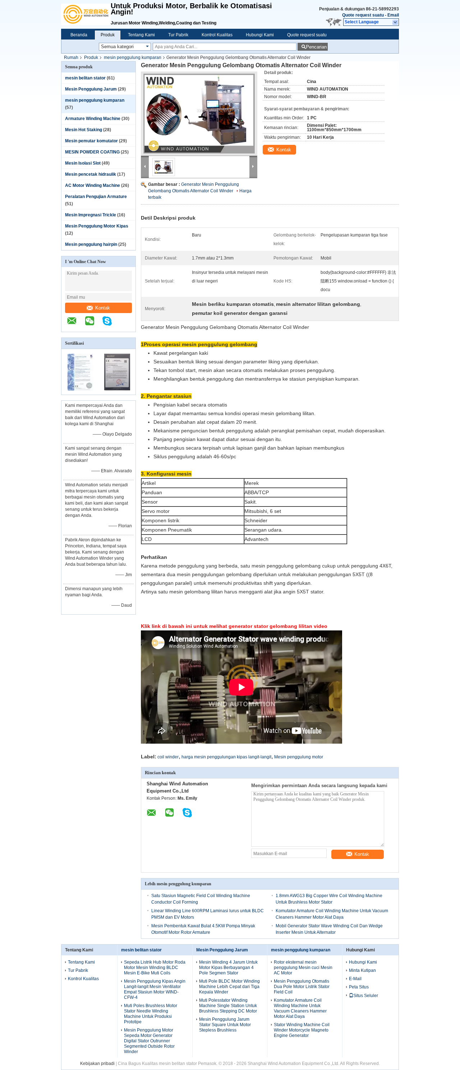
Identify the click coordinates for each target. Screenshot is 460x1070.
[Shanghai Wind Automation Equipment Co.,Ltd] (86, 14)
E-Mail (355, 978)
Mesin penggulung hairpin (91, 244)
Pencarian (316, 47)
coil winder (168, 756)
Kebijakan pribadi (97, 1063)
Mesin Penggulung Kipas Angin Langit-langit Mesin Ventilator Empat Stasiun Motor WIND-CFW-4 (154, 989)
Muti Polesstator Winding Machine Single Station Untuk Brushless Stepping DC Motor (228, 1006)
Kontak (102, 308)
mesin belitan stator (85, 78)
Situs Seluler (365, 995)
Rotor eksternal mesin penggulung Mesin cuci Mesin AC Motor (303, 967)
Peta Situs (359, 986)
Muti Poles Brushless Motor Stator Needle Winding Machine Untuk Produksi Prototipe (150, 1013)
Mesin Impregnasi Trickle (90, 214)
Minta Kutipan (362, 970)
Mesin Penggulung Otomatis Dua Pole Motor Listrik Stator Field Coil (302, 987)
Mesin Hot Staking (83, 129)
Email (393, 15)
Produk (108, 34)
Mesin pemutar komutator (91, 140)
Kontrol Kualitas (217, 34)
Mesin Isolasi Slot (83, 163)
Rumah (71, 57)
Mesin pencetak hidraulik (90, 174)
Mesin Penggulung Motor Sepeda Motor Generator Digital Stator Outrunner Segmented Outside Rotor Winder (149, 1041)
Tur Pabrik (178, 34)
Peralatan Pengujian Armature (96, 196)
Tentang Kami (141, 34)
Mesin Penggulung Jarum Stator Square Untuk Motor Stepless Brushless (225, 1025)
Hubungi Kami (260, 34)
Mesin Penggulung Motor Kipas (96, 226)
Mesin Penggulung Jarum (91, 89)
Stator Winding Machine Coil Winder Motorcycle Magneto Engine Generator (302, 1030)
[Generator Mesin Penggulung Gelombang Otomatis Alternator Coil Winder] (199, 113)
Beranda (78, 34)
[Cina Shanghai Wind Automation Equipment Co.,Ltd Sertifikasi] (80, 389)
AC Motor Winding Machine (92, 185)
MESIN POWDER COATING (92, 152)
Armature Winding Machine (92, 118)
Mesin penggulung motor (298, 756)
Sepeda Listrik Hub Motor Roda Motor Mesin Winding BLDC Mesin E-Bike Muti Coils (154, 967)
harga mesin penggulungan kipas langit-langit (226, 756)
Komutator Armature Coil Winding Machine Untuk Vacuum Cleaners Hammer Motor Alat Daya (300, 1008)
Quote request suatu (363, 15)
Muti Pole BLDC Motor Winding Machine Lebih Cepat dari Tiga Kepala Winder (229, 987)
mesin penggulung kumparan (132, 57)
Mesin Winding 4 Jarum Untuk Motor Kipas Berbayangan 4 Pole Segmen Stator (228, 967)
